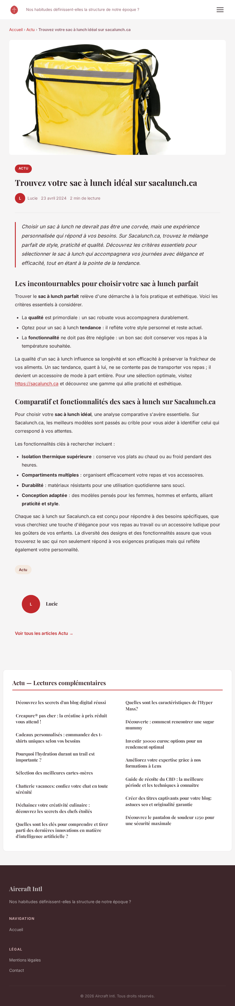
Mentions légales (25, 959)
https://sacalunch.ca (36, 383)
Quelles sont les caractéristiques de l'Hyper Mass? (169, 705)
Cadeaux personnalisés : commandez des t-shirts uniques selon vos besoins (59, 737)
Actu (30, 29)
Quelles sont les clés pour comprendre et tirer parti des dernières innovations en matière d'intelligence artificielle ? (62, 830)
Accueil (16, 29)
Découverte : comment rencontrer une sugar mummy (170, 725)
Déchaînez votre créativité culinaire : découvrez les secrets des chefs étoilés (54, 808)
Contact (16, 970)
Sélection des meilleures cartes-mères (54, 773)
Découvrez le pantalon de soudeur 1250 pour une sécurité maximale (170, 820)
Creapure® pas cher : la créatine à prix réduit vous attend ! (61, 718)
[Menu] (220, 9)
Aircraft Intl (25, 888)
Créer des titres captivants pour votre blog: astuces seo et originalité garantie (168, 801)
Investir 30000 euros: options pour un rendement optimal (164, 744)
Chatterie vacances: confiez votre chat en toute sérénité (62, 789)
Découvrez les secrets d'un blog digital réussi (61, 702)
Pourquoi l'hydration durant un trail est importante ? (55, 757)
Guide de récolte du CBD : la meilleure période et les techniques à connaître (164, 782)
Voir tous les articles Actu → (44, 633)
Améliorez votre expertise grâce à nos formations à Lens (163, 763)
